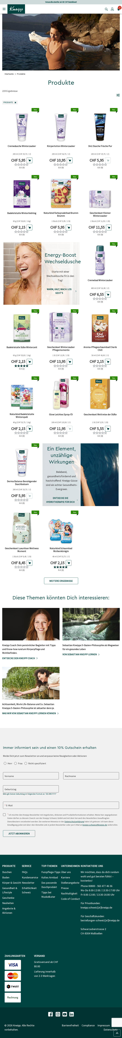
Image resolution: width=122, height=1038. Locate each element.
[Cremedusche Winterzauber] (21, 125)
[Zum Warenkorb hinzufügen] (29, 160)
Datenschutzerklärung (74, 821)
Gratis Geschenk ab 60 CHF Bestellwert (84, 2)
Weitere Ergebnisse (61, 580)
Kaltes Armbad (49, 877)
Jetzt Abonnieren (19, 833)
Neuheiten (8, 903)
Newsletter (28, 882)
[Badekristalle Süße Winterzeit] (21, 326)
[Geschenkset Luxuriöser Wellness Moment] (21, 528)
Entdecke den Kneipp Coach (18, 658)
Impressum (103, 1025)
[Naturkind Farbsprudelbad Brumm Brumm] (61, 192)
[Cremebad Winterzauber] (100, 259)
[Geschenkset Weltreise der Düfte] (100, 393)
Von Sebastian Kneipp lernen (79, 654)
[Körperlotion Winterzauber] (61, 125)
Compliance (88, 1025)
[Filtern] (118, 95)
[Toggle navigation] (4, 9)
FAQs (25, 872)
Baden (5, 877)
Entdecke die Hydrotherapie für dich (60, 499)
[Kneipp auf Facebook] (50, 1014)
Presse (65, 888)
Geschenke (8, 897)
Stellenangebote (70, 882)
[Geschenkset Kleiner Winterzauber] (100, 192)
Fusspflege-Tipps (50, 872)
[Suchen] (105, 9)
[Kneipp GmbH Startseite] (16, 8)
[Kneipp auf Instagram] (58, 1014)
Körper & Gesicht (11, 882)
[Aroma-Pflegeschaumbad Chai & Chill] (100, 326)
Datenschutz (111, 1029)
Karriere (65, 877)
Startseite (9, 74)
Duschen (7, 872)
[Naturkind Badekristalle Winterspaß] (21, 393)
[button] (112, 9)
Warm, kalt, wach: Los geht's (59, 291)
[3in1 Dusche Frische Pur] (100, 125)
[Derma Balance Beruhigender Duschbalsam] (21, 460)
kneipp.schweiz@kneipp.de (95, 824)
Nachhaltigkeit (69, 893)
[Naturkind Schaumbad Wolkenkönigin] (61, 528)
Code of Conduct (70, 899)
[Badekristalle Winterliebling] (21, 192)
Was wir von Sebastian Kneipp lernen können (29, 713)
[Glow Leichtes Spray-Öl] (61, 393)
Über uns (66, 872)
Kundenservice (30, 877)
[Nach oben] (117, 1033)
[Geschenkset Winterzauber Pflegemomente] (61, 326)
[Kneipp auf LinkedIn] (71, 1014)
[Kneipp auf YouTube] (65, 1014)
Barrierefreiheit (70, 1025)
